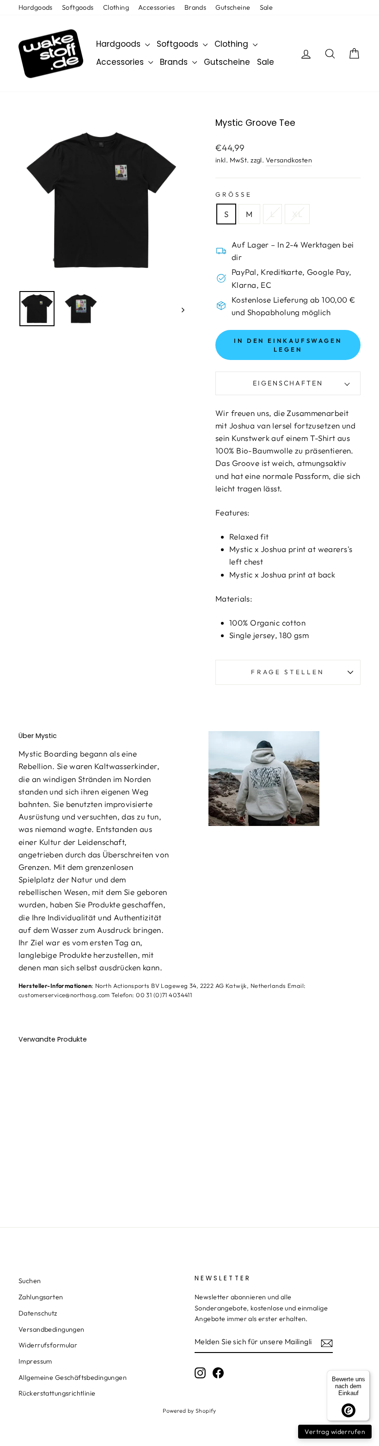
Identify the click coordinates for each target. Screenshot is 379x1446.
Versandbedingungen (51, 1329)
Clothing (116, 7)
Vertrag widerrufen (335, 1431)
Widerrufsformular (47, 1345)
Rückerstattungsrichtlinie (57, 1393)
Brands (195, 7)
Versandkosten (289, 160)
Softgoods (78, 7)
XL (297, 214)
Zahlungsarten (40, 1297)
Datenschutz (37, 1313)
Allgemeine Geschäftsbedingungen (72, 1377)
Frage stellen (287, 672)
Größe (233, 194)
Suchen (29, 1281)
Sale (266, 7)
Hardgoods (35, 7)
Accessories (156, 7)
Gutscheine (232, 7)
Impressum (35, 1361)
